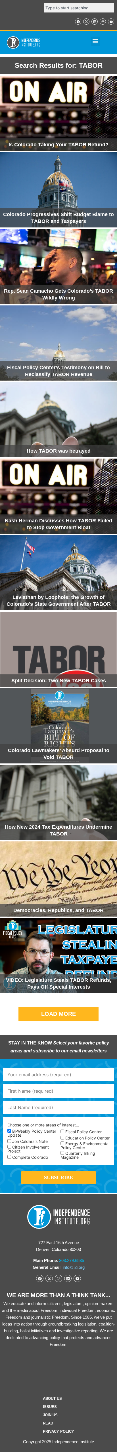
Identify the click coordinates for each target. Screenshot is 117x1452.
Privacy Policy (58, 1431)
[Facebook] (78, 21)
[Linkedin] (94, 21)
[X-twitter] (86, 21)
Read (48, 1423)
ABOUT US (52, 1398)
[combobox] (79, 7)
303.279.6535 (71, 1260)
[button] (95, 41)
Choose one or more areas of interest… (43, 1125)
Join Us (50, 1415)
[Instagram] (103, 21)
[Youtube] (111, 21)
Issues (50, 1407)
